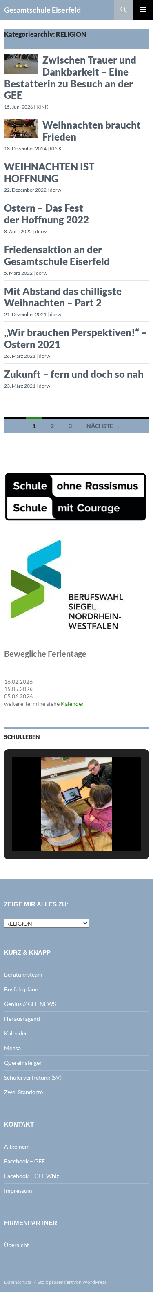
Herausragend (22, 1018)
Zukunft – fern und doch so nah (74, 374)
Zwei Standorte (23, 1092)
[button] (58, 830)
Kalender (72, 703)
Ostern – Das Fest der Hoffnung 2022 (46, 213)
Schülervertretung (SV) (33, 1077)
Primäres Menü (143, 10)
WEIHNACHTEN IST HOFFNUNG (49, 172)
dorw (55, 190)
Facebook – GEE (24, 1161)
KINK (42, 107)
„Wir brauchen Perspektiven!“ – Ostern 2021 (75, 338)
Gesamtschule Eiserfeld (42, 9)
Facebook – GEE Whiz (31, 1175)
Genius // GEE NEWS (30, 1003)
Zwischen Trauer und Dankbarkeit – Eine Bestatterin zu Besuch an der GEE (70, 77)
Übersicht (16, 1244)
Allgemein (17, 1146)
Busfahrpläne (21, 989)
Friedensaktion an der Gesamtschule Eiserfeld (57, 255)
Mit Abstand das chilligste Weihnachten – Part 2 (63, 297)
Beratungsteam (23, 974)
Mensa (12, 1047)
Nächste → (103, 425)
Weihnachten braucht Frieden (91, 131)
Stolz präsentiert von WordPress (72, 1282)
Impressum (18, 1190)
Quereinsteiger (23, 1062)
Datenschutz (17, 1282)
